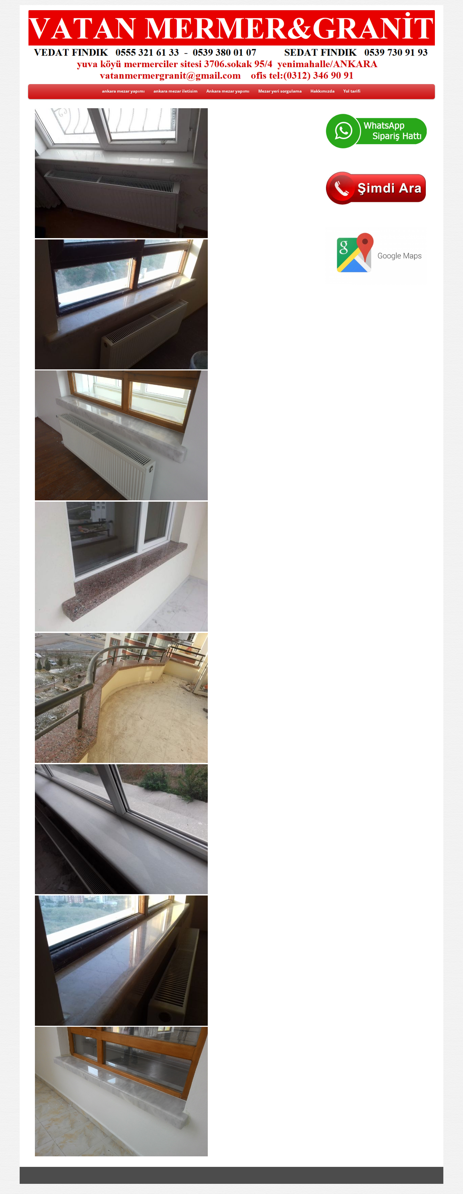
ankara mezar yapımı (123, 91)
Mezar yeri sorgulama (280, 91)
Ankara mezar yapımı (227, 91)
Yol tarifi (351, 91)
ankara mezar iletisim (176, 91)
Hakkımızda (322, 91)
